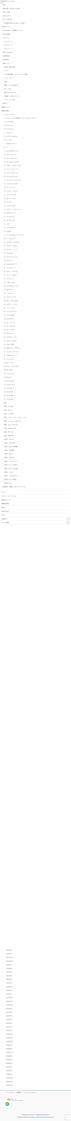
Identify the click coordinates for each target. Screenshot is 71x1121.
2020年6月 (9, 1056)
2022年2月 (9, 990)
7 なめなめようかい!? (10, 143)
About (3, 507)
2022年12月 (9, 957)
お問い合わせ (5, 511)
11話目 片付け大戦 (9, 443)
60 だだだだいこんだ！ (10, 337)
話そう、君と (7, 88)
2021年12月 (9, 997)
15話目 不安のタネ (9, 457)
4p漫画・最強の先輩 (9, 67)
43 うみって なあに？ (10, 275)
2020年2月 (9, 1070)
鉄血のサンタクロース (10, 92)
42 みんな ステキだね (10, 271)
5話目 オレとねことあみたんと (13, 421)
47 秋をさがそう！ (9, 289)
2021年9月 (9, 1008)
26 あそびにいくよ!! (10, 213)
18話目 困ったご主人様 (10, 468)
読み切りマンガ (5, 26)
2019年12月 (9, 1078)
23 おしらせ (7, 202)
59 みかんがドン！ (9, 333)
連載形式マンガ (5, 107)
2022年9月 (9, 965)
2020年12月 (9, 1034)
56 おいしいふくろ (9, 322)
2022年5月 (9, 979)
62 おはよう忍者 (9, 344)
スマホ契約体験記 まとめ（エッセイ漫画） (16, 74)
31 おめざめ (7, 231)
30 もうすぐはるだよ (10, 227)
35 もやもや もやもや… (11, 245)
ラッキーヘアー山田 (9, 99)
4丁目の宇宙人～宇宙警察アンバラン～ (13, 30)
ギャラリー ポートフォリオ (8, 496)
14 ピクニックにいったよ (11, 169)
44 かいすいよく (9, 278)
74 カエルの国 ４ (9, 399)
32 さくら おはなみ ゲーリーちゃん (14, 235)
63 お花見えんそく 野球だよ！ (12, 348)
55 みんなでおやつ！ (9, 318)
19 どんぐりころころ (9, 187)
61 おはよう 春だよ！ (10, 340)
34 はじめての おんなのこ (12, 242)
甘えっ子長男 (6, 12)
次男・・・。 (6, 5)
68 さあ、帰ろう (8, 370)
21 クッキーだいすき (10, 194)
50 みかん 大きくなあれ (11, 300)
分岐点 (6, 81)
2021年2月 (9, 1027)
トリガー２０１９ (9, 78)
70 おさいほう (8, 377)
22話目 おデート (8, 483)
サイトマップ (10, 1092)
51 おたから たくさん (10, 304)
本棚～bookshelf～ (8, 52)
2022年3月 (9, 986)
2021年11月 (9, 1001)
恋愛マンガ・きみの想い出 (11, 85)
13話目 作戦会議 (9, 450)
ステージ (6, 70)
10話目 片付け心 (9, 439)
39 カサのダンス (8, 260)
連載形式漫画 (5, 110)
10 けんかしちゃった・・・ (12, 154)
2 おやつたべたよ (8, 125)
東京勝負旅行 (6, 56)
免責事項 (19, 1092)
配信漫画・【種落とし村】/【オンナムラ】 (14, 486)
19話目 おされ (8, 472)
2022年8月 (9, 968)
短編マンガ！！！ (7, 63)
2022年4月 (9, 983)
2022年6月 (9, 975)
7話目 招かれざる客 (9, 428)
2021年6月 (9, 1019)
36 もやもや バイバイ (10, 249)
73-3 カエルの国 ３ (9, 395)
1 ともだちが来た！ (9, 121)
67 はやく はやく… (9, 362)
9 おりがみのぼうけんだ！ (11, 151)
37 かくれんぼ (8, 253)
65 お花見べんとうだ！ (10, 355)
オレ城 (4, 402)
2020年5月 (9, 1059)
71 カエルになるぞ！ (9, 381)
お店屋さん (4, 518)
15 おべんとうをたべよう (11, 172)
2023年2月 (9, 950)
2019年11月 (9, 1081)
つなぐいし (6, 37)
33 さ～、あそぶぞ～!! (10, 238)
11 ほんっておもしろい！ (11, 158)
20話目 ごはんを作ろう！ (11, 475)
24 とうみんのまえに (10, 205)
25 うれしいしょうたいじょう (12, 209)
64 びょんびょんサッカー (11, 351)
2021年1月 (9, 1030)
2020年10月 (9, 1041)
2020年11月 (9, 1038)
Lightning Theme (35, 1117)
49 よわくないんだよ (10, 297)
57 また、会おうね (9, 326)
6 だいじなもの (8, 140)
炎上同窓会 (6, 59)
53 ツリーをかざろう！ (10, 311)
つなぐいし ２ (8, 45)
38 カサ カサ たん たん (11, 256)
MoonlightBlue (6, 34)
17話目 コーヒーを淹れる (11, 465)
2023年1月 (9, 953)
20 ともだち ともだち (10, 191)
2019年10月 (9, 1085)
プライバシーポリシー (30, 1092)
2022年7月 (9, 972)
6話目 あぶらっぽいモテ (11, 424)
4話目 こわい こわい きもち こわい (16, 417)
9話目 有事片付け (9, 435)
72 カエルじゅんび (9, 384)
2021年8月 (9, 1012)
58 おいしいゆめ (9, 329)
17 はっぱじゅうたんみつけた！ (13, 180)
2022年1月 (9, 994)
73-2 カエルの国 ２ (9, 392)
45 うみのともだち (9, 282)
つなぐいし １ (8, 41)
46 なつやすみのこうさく (11, 286)
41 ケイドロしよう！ (10, 267)
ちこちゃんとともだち (9, 114)
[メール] (7, 1104)
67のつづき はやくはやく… (12, 366)
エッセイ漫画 (5, 522)
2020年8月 (9, 1048)
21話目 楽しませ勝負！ (10, 479)
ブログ (3, 515)
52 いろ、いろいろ (9, 308)
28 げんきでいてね (9, 220)
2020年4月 (9, 1063)
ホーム (3, 492)
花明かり (5, 103)
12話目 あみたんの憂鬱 (10, 446)
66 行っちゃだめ (9, 359)
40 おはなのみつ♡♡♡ (10, 264)
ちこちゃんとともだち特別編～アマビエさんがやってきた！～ (21, 118)
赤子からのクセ (7, 15)
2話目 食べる (8, 410)
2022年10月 (9, 961)
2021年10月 (9, 1005)
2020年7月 (9, 1052)
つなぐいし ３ (8, 48)
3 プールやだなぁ (8, 129)
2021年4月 (9, 1023)
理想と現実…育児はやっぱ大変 (11, 8)
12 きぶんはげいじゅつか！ (12, 162)
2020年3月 (9, 1067)
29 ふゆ (6, 224)
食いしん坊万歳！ (7, 19)
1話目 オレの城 (9, 406)
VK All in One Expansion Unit (47, 1117)
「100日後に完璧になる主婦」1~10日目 (14, 23)
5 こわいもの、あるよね (10, 136)
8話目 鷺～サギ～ (9, 432)
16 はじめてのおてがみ (10, 176)
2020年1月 (9, 1074)
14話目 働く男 (8, 454)
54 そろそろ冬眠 (9, 315)
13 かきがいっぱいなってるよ (12, 165)
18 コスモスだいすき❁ (10, 183)
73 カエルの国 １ (9, 388)
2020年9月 (9, 1045)
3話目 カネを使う (9, 413)
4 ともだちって (8, 132)
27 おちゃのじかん (9, 216)
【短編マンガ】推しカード (11, 96)
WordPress (25, 1117)
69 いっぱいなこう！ (9, 373)
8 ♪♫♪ (6, 147)
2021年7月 (9, 1016)
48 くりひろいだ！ (9, 293)
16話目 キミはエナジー (10, 461)
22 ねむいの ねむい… (10, 198)
